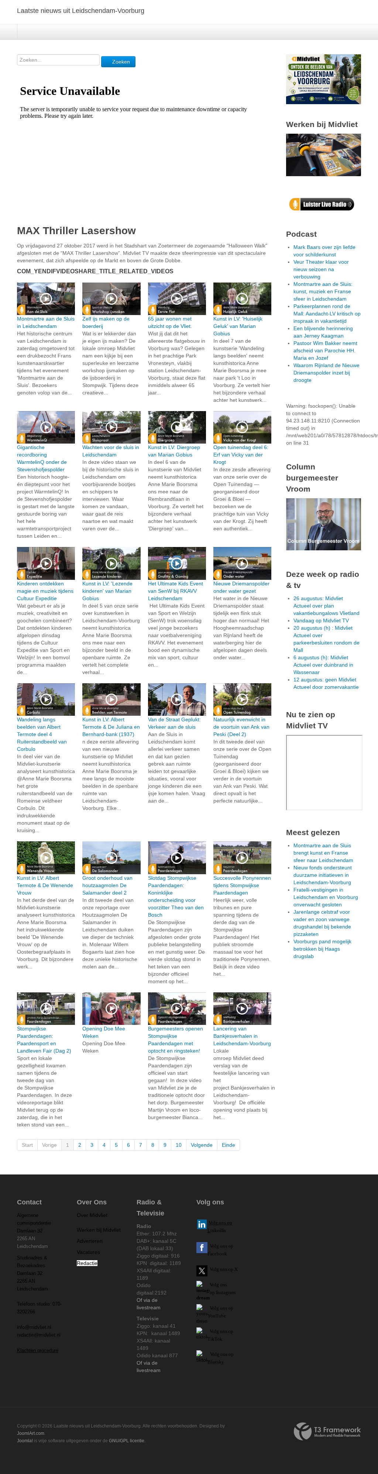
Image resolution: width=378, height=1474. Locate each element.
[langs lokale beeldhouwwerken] (323, 79)
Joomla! (25, 1440)
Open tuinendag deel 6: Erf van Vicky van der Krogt (240, 454)
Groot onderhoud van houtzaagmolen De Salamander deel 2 (107, 885)
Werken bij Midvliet (99, 1230)
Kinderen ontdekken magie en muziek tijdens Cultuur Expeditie (45, 591)
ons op (226, 1308)
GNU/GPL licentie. (127, 1440)
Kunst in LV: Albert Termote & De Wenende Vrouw (45, 885)
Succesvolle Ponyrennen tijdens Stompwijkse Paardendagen (242, 885)
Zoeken (120, 62)
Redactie (87, 1263)
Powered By (327, 1431)
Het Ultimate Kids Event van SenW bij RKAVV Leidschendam (175, 591)
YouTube (216, 1316)
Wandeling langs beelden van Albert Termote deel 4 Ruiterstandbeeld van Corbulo (42, 734)
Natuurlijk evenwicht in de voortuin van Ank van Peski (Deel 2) (241, 727)
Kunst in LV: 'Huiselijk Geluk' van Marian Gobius (237, 326)
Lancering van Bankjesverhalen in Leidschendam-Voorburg (242, 1036)
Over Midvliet (92, 1215)
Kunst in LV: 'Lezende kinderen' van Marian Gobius (107, 591)
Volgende (202, 1145)
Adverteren (90, 1241)
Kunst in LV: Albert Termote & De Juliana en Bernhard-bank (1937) (111, 727)
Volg (215, 1308)
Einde (228, 1145)
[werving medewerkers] (323, 154)
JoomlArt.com (30, 1433)
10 (179, 1145)
